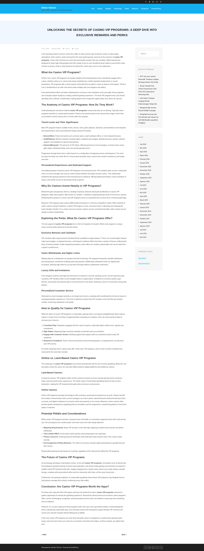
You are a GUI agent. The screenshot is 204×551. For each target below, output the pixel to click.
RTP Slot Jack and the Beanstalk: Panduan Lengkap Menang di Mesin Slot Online (148, 79)
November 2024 (145, 215)
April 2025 (143, 196)
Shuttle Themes (56, 547)
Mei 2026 (143, 148)
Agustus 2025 (144, 181)
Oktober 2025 (144, 174)
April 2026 (143, 152)
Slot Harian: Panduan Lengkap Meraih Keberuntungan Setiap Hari (147, 101)
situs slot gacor (144, 263)
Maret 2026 (144, 155)
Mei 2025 (143, 192)
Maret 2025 (144, 200)
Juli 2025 (143, 185)
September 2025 (145, 178)
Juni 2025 (143, 189)
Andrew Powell (55, 48)
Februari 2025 (144, 204)
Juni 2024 (143, 233)
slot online (142, 258)
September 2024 (145, 222)
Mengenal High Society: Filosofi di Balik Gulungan (147, 109)
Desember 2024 (145, 211)
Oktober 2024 (144, 218)
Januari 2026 (144, 163)
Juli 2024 (143, 230)
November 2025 (145, 170)
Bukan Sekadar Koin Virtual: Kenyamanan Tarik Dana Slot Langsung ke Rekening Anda (147, 90)
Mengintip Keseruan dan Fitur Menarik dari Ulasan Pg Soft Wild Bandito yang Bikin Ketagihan (148, 118)
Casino (67, 48)
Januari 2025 (144, 207)
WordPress (74, 547)
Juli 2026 (143, 144)
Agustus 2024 (144, 226)
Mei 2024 (143, 237)
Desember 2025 (145, 166)
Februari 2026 (144, 159)
